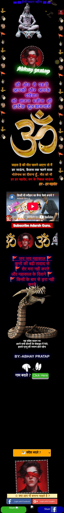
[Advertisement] (32, 413)
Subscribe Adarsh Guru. (32, 225)
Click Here (40, 375)
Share (12, 507)
